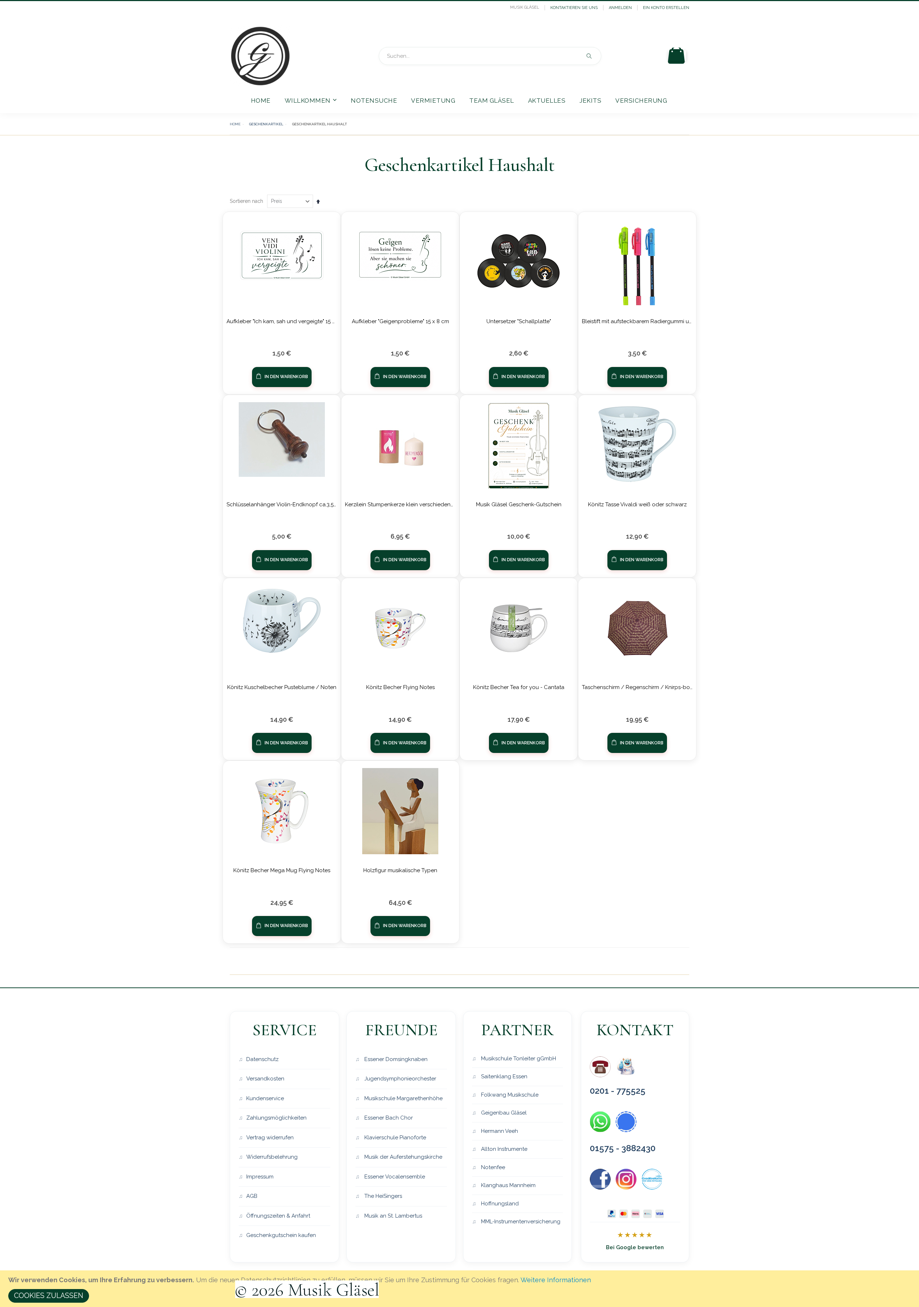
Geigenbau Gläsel (503, 1113)
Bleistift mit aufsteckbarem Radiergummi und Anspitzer (651, 321)
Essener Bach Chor (388, 1118)
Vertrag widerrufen (270, 1137)
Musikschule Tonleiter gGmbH (518, 1058)
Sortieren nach (246, 201)
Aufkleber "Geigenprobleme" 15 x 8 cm (400, 321)
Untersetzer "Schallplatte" (518, 321)
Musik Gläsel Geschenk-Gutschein (518, 504)
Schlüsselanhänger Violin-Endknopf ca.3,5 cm (285, 504)
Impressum (260, 1176)
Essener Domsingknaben (395, 1059)
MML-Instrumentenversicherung (520, 1221)
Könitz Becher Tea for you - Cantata (518, 687)
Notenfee (492, 1167)
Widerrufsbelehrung (272, 1157)
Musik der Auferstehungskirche (402, 1157)
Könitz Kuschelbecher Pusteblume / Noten (281, 687)
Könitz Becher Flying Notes (400, 687)
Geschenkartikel (266, 124)
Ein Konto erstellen (666, 7)
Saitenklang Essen (503, 1076)
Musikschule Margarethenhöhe (403, 1098)
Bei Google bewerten (635, 1247)
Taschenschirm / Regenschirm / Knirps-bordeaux (645, 687)
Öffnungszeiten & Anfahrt (278, 1216)
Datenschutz (262, 1059)
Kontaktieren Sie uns (574, 7)
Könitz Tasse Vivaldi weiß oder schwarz (637, 504)
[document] (460, 1289)
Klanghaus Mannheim (508, 1185)
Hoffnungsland (499, 1203)
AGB (251, 1196)
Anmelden (620, 7)
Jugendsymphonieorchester (399, 1078)
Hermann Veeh (499, 1131)
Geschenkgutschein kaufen (281, 1235)
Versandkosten (265, 1078)
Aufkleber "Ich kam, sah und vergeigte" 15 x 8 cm (288, 321)
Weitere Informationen (556, 1280)
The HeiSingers (382, 1196)
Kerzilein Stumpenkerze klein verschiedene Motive (408, 504)
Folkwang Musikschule (509, 1095)
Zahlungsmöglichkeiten (276, 1118)
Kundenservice (265, 1098)
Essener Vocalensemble (394, 1176)
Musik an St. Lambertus (392, 1216)
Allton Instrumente (503, 1149)
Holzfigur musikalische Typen (400, 870)
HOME (235, 124)
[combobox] (490, 56)
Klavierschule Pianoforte (394, 1137)
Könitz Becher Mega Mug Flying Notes (281, 870)
